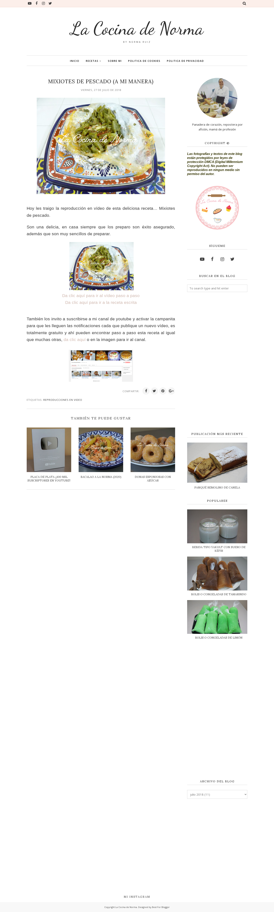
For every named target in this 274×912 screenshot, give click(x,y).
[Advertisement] (217, 362)
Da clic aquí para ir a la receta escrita (101, 302)
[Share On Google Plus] (171, 391)
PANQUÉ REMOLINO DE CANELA (217, 487)
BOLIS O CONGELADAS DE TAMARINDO (218, 594)
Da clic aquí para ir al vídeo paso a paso (101, 295)
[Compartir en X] (154, 391)
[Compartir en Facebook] (146, 391)
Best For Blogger (161, 907)
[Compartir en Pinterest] (162, 391)
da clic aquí (75, 339)
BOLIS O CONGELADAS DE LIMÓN (219, 637)
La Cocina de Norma (137, 28)
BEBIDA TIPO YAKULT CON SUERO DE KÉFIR (219, 549)
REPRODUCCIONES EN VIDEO (62, 400)
